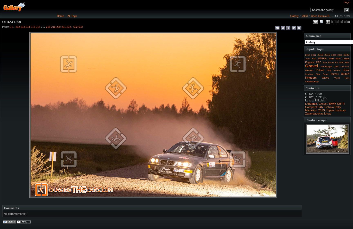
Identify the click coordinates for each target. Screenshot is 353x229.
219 (53, 27)
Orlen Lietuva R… (321, 16)
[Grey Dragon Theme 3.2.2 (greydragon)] (24, 222)
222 (69, 27)
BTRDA (322, 58)
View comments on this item (315, 22)
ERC (318, 62)
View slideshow (321, 22)
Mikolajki (309, 70)
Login (347, 2)
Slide (318, 74)
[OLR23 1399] (153, 115)
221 (63, 27)
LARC (336, 67)
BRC (314, 59)
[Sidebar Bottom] (344, 21)
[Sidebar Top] (337, 21)
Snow (325, 74)
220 (58, 27)
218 (48, 27)
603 (80, 27)
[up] (288, 27)
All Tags (72, 16)
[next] (294, 27)
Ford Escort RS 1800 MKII (336, 62)
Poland (320, 70)
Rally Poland (334, 70)
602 (75, 27)
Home (60, 16)
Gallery (294, 16)
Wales (325, 78)
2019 (327, 55)
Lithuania (345, 67)
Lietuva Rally (332, 107)
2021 (339, 55)
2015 (307, 55)
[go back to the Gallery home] (14, 7)
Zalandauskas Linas (318, 113)
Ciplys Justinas (336, 110)
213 (23, 27)
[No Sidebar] (341, 21)
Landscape (325, 66)
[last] (299, 27)
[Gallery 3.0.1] (10, 222)
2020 (333, 55)
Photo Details (327, 22)
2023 (305, 16)
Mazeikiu (311, 110)
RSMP (346, 70)
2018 (320, 55)
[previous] (282, 27)
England (310, 62)
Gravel (311, 66)
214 (28, 27)
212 (18, 27)
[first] (277, 27)
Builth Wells (335, 59)
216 (38, 27)
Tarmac (335, 74)
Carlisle (346, 59)
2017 (313, 55)
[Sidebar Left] (333, 21)
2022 (346, 55)
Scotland (309, 74)
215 (33, 27)
